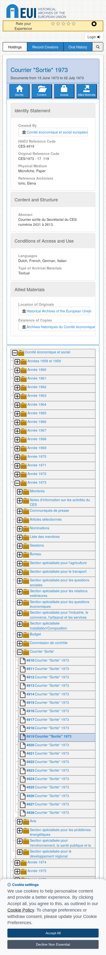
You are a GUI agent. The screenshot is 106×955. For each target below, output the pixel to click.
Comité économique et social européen (57, 132)
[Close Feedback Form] (94, 24)
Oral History (78, 46)
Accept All (53, 933)
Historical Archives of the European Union (58, 310)
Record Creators (45, 46)
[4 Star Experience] (69, 24)
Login (92, 36)
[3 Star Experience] (64, 24)
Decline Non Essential (53, 944)
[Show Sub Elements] (17, 362)
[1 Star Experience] (53, 24)
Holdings (15, 46)
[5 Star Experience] (74, 24)
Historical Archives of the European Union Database (50, 11)
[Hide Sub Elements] (15, 353)
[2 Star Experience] (58, 24)
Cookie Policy (20, 910)
